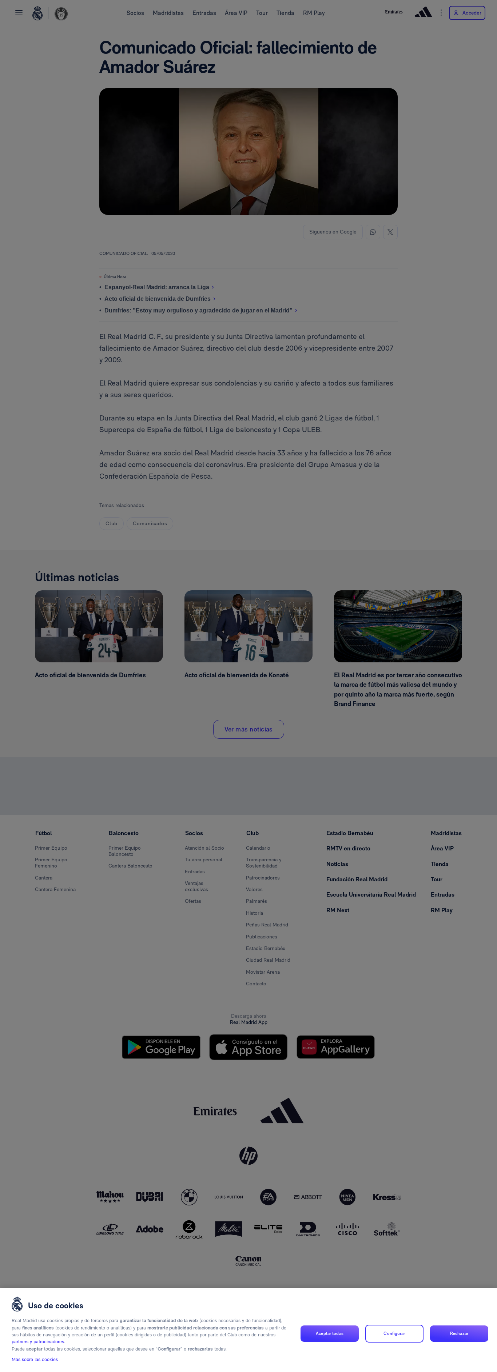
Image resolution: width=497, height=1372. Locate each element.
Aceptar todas (329, 1333)
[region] (248, 1330)
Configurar (394, 1333)
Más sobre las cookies (35, 1360)
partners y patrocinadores (38, 1342)
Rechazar (459, 1333)
